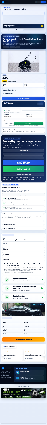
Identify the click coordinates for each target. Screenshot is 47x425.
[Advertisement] (23, 413)
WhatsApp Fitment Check (23, 169)
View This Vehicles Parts (23, 339)
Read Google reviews (9, 346)
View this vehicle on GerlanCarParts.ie (23, 174)
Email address (6, 114)
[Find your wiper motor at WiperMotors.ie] (23, 392)
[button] (23, 26)
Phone (29, 114)
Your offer (5, 108)
